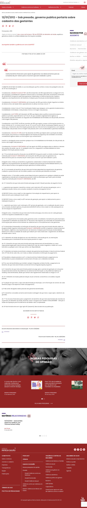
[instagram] (85, 2)
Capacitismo (49, 486)
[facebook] (78, 449)
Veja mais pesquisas (42, 403)
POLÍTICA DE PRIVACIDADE (11, 491)
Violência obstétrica (51, 475)
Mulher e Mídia (75, 56)
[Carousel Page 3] (44, 435)
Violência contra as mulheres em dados (32, 485)
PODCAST (26, 456)
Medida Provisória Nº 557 (19, 93)
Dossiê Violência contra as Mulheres (32, 474)
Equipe (4, 471)
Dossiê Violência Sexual (32, 481)
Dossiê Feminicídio (30, 478)
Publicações (5, 474)
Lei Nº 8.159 (15, 114)
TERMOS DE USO (7, 488)
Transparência (6, 468)
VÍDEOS (25, 459)
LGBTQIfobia (49, 484)
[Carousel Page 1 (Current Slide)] (42, 398)
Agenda (68, 471)
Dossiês (25, 470)
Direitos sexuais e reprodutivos (75, 459)
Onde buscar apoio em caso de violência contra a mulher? (54, 490)
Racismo (73, 49)
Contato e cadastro (8, 462)
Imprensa (4, 465)
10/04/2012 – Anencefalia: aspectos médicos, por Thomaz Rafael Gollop (13, 422)
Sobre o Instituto (7, 459)
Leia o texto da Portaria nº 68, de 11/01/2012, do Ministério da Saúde (36, 34)
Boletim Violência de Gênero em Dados (32, 489)
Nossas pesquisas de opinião (31, 467)
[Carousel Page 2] (44, 398)
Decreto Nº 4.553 (17, 133)
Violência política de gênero (54, 478)
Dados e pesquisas (10, 392)
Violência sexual (75, 45)
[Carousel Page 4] (46, 435)
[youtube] (81, 449)
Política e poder (71, 462)
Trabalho (69, 468)
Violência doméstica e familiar (55, 461)
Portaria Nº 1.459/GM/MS (19, 102)
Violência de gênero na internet (52, 471)
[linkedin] (84, 449)
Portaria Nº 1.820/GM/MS (19, 146)
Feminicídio (82, 49)
